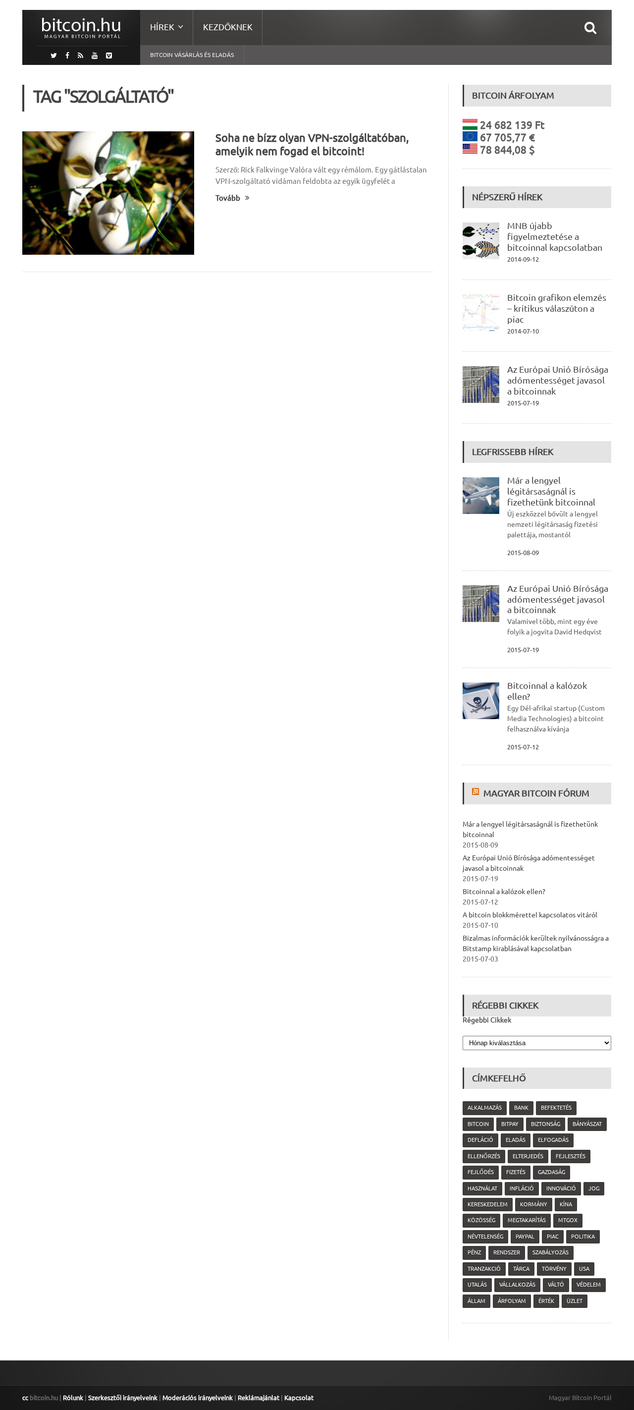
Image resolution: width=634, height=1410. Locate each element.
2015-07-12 (523, 746)
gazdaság (551, 1172)
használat (482, 1188)
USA (584, 1269)
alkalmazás (485, 1108)
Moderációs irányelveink (197, 1397)
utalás (477, 1285)
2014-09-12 (523, 259)
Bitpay (510, 1124)
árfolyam (512, 1301)
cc (25, 1397)
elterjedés (528, 1156)
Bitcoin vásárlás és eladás (192, 55)
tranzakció (484, 1269)
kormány (533, 1204)
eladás (516, 1140)
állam (476, 1301)
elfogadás (553, 1140)
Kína (566, 1204)
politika (583, 1237)
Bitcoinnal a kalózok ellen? (504, 892)
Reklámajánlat (258, 1397)
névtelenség (485, 1237)
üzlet (574, 1301)
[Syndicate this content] (476, 793)
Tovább (227, 198)
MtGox (568, 1220)
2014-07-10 (523, 331)
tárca (521, 1269)
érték (546, 1301)
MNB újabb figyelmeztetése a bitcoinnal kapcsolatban (554, 236)
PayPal (525, 1237)
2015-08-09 (523, 552)
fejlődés (481, 1172)
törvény (554, 1269)
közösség (481, 1220)
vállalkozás (517, 1285)
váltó (556, 1285)
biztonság (545, 1124)
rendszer (506, 1252)
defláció (480, 1140)
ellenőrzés (484, 1156)
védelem (589, 1285)
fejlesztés (570, 1156)
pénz (474, 1252)
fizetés (516, 1172)
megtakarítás (527, 1220)
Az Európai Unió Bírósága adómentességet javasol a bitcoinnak (557, 380)
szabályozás (550, 1252)
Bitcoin (478, 1124)
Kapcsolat (299, 1397)
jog (593, 1188)
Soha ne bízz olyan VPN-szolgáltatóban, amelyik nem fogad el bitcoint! (312, 144)
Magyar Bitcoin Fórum (536, 793)
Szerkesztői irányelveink (123, 1397)
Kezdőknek (228, 27)
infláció (522, 1188)
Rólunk (73, 1397)
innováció (561, 1188)
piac (553, 1237)
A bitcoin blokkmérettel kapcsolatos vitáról (530, 915)
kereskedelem (488, 1204)
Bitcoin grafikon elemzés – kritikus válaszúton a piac (556, 308)
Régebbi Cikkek (487, 1019)
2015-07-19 (523, 402)
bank (521, 1108)
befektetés (556, 1108)
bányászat (587, 1124)
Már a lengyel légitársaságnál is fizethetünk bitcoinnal (551, 491)
